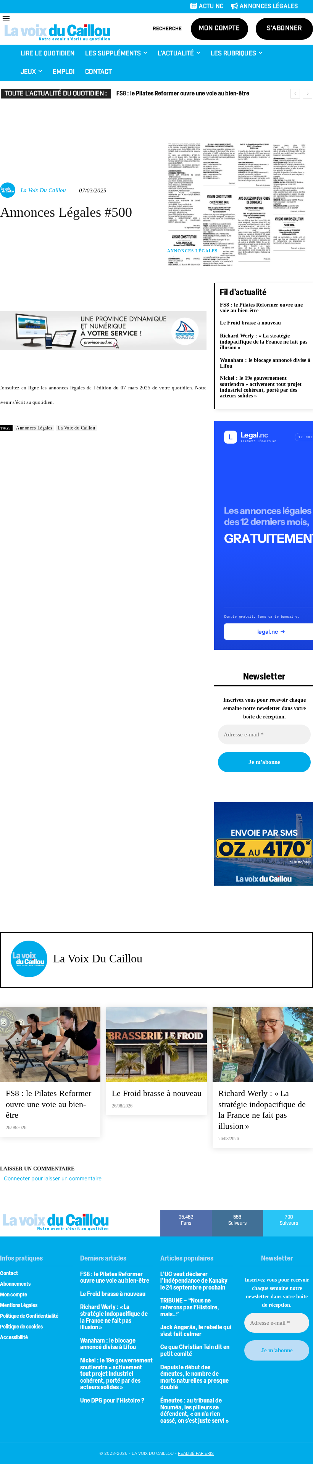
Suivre (237, 1212)
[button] (167, 29)
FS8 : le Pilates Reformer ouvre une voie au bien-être (182, 94)
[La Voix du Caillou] (9, 190)
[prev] (295, 93)
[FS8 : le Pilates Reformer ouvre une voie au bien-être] (50, 1044)
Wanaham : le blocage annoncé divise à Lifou (265, 363)
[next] (307, 93)
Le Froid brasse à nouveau (250, 323)
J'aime (186, 1212)
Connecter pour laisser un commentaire (53, 1178)
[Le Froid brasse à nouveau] (156, 1044)
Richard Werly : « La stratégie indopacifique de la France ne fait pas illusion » (263, 341)
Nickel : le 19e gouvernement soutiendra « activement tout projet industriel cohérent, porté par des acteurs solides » (261, 387)
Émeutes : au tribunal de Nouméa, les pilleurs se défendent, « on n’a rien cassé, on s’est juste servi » (194, 1411)
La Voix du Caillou (43, 190)
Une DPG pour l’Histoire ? (112, 1401)
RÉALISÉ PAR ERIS (196, 1453)
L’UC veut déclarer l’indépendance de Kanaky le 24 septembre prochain (193, 1281)
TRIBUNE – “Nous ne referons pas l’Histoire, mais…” (189, 1307)
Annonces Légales (192, 251)
